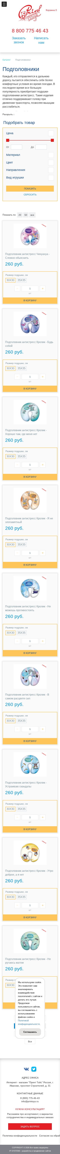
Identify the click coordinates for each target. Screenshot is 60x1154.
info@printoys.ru (30, 1101)
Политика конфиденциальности (19, 1135)
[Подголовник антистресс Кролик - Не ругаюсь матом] (30, 940)
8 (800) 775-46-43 (30, 1098)
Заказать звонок (19, 40)
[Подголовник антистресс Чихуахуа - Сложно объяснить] (30, 236)
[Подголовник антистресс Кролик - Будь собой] (30, 324)
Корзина (50, 10)
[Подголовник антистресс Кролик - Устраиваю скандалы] (30, 764)
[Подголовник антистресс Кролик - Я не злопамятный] (30, 500)
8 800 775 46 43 (30, 30)
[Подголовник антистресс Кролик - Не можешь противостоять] (30, 588)
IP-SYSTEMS (14, 1151)
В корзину (30, 300)
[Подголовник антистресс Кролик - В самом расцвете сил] (30, 676)
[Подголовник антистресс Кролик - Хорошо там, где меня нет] (30, 412)
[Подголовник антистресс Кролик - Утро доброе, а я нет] (30, 852)
